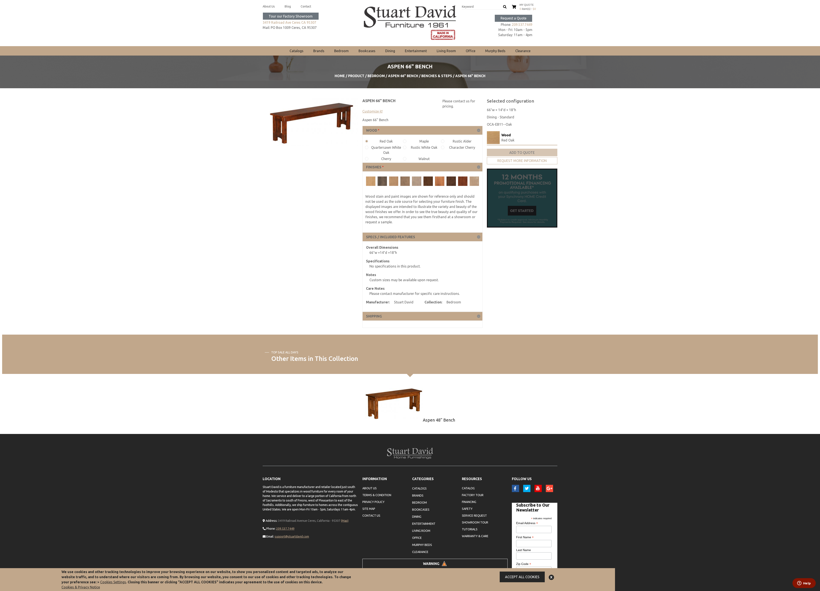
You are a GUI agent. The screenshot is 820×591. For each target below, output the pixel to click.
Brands (318, 51)
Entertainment (416, 51)
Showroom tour (475, 522)
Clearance (522, 51)
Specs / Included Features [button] (390, 237)
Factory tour (472, 495)
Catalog (468, 488)
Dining (390, 51)
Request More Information (522, 161)
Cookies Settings (113, 582)
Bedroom (341, 51)
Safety (467, 508)
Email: (270, 536)
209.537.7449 (522, 24)
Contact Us (371, 515)
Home (340, 76)
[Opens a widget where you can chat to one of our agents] (804, 583)
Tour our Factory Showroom (291, 16)
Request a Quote (513, 18)
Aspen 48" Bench (439, 420)
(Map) (344, 520)
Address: (271, 520)
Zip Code (523, 564)
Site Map (368, 508)
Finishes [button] (373, 167)
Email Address (527, 523)
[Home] (410, 22)
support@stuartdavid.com (292, 536)
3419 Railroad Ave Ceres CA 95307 (289, 22)
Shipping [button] (374, 316)
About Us (269, 6)
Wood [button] (371, 130)
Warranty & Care (475, 536)
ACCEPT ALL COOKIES (522, 577)
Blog (288, 6)
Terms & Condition (376, 495)
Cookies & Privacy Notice (81, 587)
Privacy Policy (373, 502)
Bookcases (367, 51)
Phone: (270, 528)
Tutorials (469, 529)
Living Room (446, 51)
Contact (306, 6)
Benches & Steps (436, 76)
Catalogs (296, 51)
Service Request (474, 515)
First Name (525, 537)
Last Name (523, 550)
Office (470, 51)
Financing (469, 502)
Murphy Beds (495, 51)
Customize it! (372, 111)
